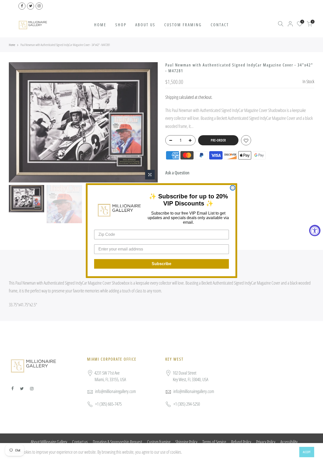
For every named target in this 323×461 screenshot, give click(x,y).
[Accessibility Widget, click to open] (314, 230)
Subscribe (161, 264)
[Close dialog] (232, 187)
